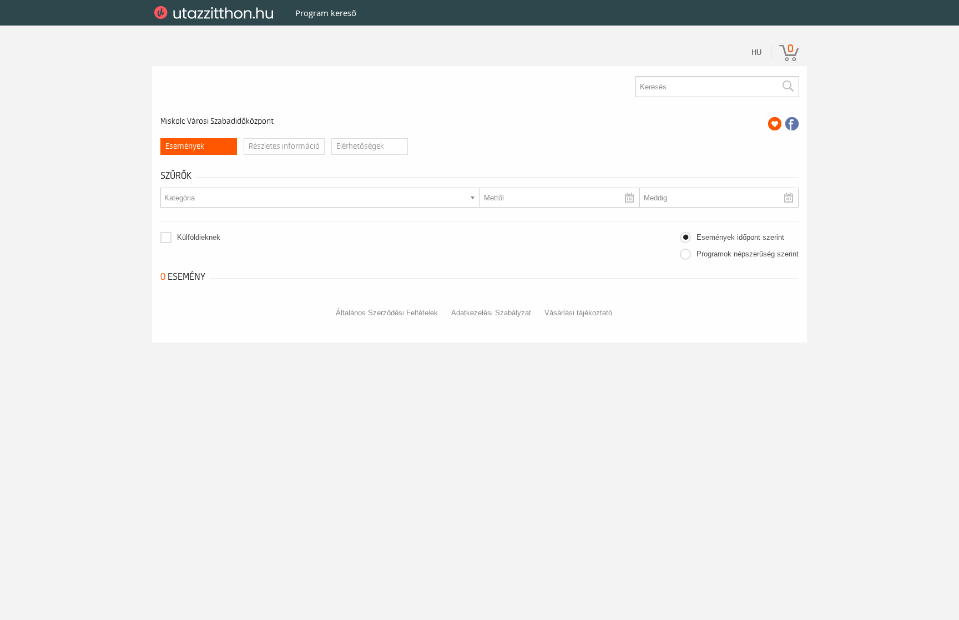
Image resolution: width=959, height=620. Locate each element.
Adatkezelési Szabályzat (491, 313)
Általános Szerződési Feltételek (387, 313)
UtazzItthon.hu (215, 13)
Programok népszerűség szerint (747, 254)
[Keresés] (787, 86)
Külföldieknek (198, 237)
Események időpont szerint (740, 237)
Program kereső (325, 12)
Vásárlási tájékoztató (578, 313)
